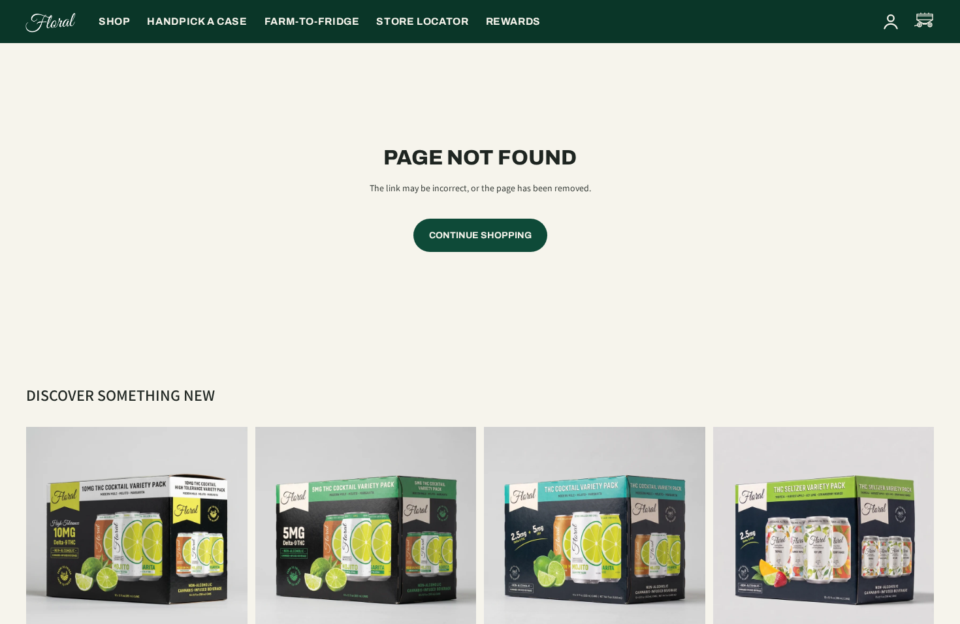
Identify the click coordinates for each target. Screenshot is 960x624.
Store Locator (422, 21)
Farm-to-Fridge (312, 21)
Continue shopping (480, 235)
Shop (114, 21)
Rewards (513, 21)
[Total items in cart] (924, 21)
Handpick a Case (197, 21)
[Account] (890, 21)
